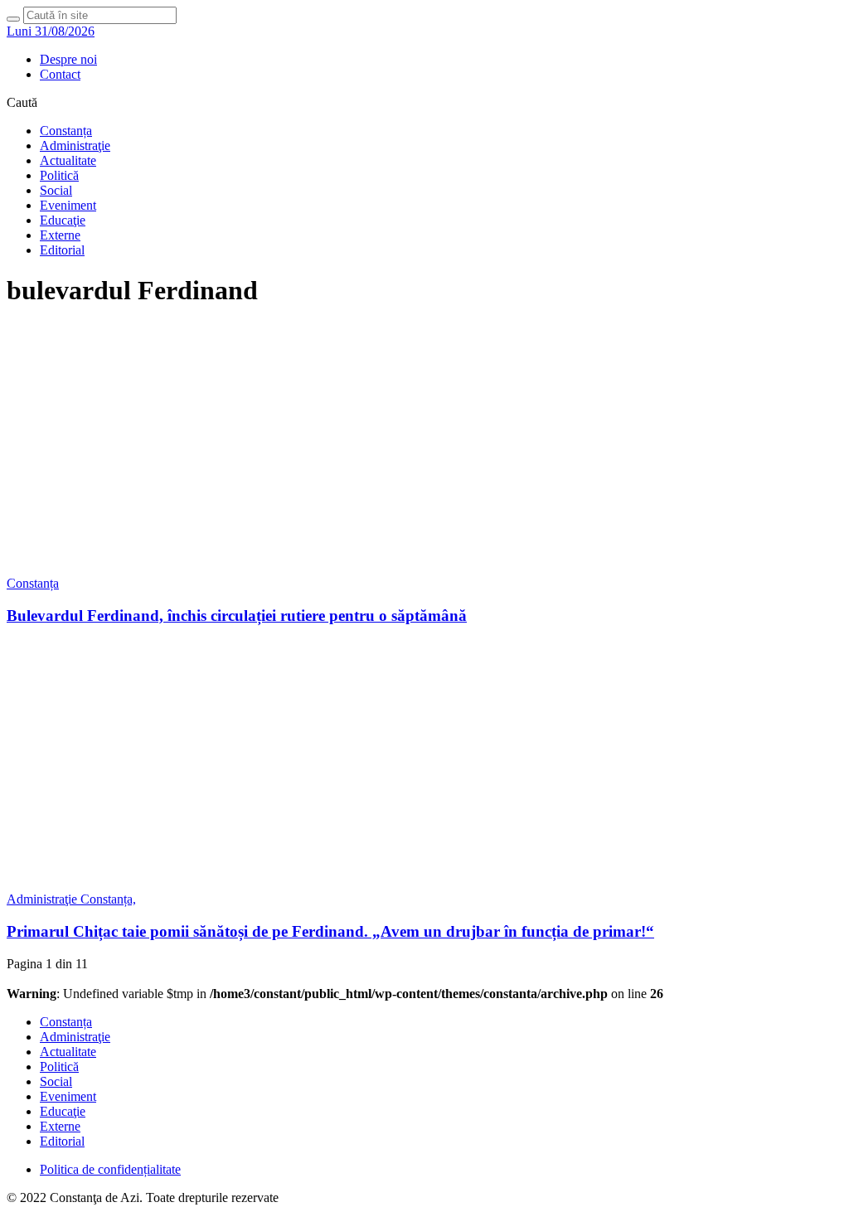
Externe (60, 235)
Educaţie (62, 220)
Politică (59, 175)
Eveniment (68, 205)
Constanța (66, 131)
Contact (60, 74)
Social (56, 190)
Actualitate (68, 160)
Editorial (62, 250)
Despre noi (68, 59)
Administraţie (75, 145)
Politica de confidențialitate (110, 1169)
